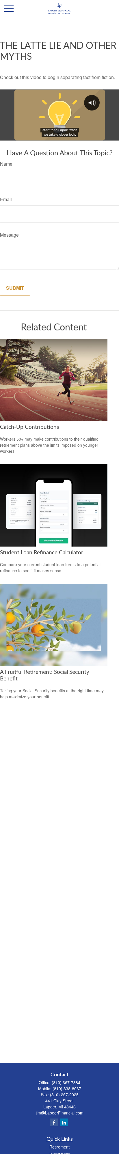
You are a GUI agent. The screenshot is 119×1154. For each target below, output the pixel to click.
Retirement (59, 1147)
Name (6, 163)
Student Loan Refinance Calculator (41, 553)
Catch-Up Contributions (29, 427)
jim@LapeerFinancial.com (59, 1113)
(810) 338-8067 (67, 1088)
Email (6, 199)
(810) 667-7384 (66, 1082)
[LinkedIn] (64, 1122)
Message (9, 234)
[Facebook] (54, 1122)
